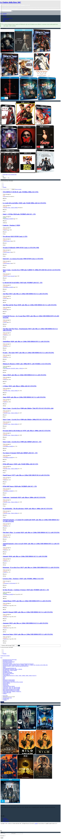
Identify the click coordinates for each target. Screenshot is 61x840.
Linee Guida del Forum (7, 662)
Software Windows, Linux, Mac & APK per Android (13, 681)
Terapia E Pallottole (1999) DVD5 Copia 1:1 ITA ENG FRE (21, 247)
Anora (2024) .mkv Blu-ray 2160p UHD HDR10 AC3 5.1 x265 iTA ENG (24, 375)
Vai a (1, 657)
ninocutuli (5, 593)
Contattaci (5, 818)
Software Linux (6, 685)
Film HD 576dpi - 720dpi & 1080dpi (11, 207)
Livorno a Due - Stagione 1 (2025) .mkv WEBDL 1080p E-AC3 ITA (23, 578)
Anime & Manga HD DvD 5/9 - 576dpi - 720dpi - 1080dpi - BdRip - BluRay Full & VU (19, 675)
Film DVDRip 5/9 (7, 241)
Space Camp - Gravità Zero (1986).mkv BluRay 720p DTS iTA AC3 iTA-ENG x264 (28, 408)
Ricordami (2, 835)
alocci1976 (5, 367)
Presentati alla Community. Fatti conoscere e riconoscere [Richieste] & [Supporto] (18, 663)
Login (1, 13)
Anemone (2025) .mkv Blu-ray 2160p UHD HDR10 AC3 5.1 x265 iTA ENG (25, 623)
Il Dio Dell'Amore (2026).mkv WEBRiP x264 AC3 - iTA (20, 486)
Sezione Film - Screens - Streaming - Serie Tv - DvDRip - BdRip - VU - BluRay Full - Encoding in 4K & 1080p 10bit (25, 664)
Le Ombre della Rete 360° (10, 2)
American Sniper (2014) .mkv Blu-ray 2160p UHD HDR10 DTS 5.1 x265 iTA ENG (28, 634)
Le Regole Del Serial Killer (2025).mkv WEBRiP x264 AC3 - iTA (22, 282)
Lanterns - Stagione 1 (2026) (11, 225)
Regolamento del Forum (7, 660)
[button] (4, 187)
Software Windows (6, 683)
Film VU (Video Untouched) (9, 276)
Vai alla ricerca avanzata (5, 655)
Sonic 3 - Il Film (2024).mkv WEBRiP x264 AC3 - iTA (19, 214)
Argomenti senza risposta (7, 18)
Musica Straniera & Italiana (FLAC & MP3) (11, 689)
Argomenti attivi (6, 19)
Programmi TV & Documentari (10, 583)
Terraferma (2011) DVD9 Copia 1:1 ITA (15, 236)
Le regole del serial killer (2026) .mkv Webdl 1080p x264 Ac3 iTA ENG (24, 203)
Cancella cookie (6, 821)
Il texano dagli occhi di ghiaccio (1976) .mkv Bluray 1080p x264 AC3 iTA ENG (27, 430)
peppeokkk (5, 206)
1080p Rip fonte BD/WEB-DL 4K (9, 668)
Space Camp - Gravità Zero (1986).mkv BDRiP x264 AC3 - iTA (22, 441)
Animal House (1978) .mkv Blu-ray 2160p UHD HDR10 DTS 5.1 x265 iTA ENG (27, 601)
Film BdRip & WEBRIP (8, 218)
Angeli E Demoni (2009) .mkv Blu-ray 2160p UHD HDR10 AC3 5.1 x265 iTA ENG (28, 612)
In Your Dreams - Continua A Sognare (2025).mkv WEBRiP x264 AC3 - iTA (26, 590)
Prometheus (5, 228)
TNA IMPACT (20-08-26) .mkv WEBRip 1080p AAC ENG (20, 192)
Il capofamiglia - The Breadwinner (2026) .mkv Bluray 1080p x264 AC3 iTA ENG (27, 508)
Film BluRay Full (6, 671)
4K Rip (5, 298)
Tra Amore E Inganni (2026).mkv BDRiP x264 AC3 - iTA (20, 453)
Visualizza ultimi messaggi (6, 645)
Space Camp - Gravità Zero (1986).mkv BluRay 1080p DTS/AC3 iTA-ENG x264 (27, 419)
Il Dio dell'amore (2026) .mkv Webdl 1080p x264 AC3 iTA (20, 464)
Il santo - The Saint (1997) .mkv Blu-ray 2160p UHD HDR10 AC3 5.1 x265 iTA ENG (28, 352)
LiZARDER (5, 274)
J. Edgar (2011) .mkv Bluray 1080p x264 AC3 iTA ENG (19, 386)
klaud (4, 195)
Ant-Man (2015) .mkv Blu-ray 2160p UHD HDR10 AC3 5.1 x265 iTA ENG (25, 293)
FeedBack (5, 693)
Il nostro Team (5, 819)
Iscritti (4, 820)
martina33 (5, 240)
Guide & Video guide (7, 692)
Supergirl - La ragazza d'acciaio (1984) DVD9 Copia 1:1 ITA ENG (23, 258)
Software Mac (5, 684)
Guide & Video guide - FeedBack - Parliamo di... (12, 691)
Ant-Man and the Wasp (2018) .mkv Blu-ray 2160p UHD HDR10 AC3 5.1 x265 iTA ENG (30, 305)
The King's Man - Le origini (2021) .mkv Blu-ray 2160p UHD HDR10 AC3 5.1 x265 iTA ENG (31, 532)
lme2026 (4, 217)
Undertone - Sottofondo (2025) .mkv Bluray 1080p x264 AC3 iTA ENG (24, 497)
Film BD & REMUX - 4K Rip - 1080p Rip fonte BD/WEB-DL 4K (15, 666)
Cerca (4, 20)
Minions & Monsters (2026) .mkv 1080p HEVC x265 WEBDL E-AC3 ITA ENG (27, 364)
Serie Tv (5, 229)
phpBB (36, 823)
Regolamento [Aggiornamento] (9, 661)
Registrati (5, 13)
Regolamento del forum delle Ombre (10, 659)
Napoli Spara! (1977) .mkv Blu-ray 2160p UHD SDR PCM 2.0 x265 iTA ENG (26, 475)
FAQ (4, 21)
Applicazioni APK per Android (9, 686)
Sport (5, 196)
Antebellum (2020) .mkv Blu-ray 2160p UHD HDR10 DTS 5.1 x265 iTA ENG (26, 341)
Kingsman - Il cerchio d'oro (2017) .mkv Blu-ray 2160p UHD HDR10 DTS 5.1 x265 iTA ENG (31, 567)
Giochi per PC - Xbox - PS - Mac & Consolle (11, 687)
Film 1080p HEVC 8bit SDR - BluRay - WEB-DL (13, 368)
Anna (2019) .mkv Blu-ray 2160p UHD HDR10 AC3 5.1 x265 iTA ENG (24, 397)
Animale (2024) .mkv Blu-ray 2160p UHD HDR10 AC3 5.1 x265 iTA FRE (25, 556)
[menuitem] (4, 15)
